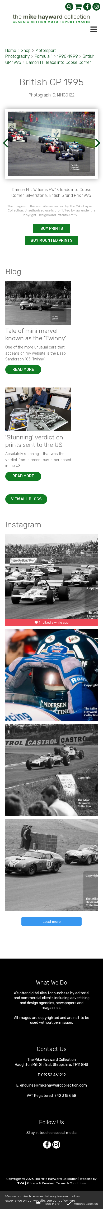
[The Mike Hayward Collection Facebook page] (87, 7)
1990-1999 (67, 56)
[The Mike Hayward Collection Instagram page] (96, 7)
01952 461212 (53, 1075)
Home (10, 50)
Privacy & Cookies (40, 1183)
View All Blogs (26, 499)
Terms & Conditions (71, 1183)
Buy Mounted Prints (51, 240)
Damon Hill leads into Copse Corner (58, 62)
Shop (26, 50)
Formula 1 (43, 56)
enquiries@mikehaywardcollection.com (53, 1085)
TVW (20, 1183)
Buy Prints (51, 228)
